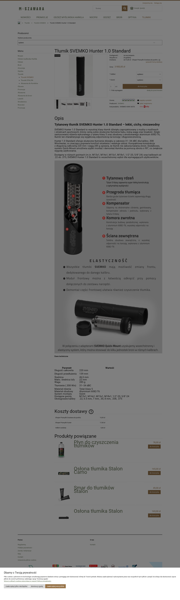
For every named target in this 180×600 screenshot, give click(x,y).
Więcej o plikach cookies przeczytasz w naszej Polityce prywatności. (27, 581)
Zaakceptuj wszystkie (55, 586)
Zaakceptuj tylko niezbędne (16, 586)
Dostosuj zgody (37, 586)
